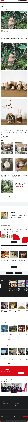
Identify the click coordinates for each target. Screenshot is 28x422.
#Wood (17, 30)
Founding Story (2, 416)
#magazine (16, 30)
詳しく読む (2, 421)
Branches (7, 416)
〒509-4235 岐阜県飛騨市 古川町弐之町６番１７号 (5, 403)
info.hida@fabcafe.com (17, 403)
